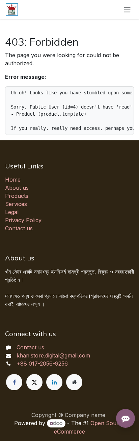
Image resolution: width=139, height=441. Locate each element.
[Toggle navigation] (127, 10)
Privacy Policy (23, 220)
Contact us (19, 228)
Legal (12, 212)
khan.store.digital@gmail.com (53, 355)
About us (17, 187)
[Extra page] (74, 382)
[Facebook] (14, 382)
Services (16, 204)
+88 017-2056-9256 (42, 363)
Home (13, 179)
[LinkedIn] (54, 382)
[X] (34, 382)
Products (16, 195)
